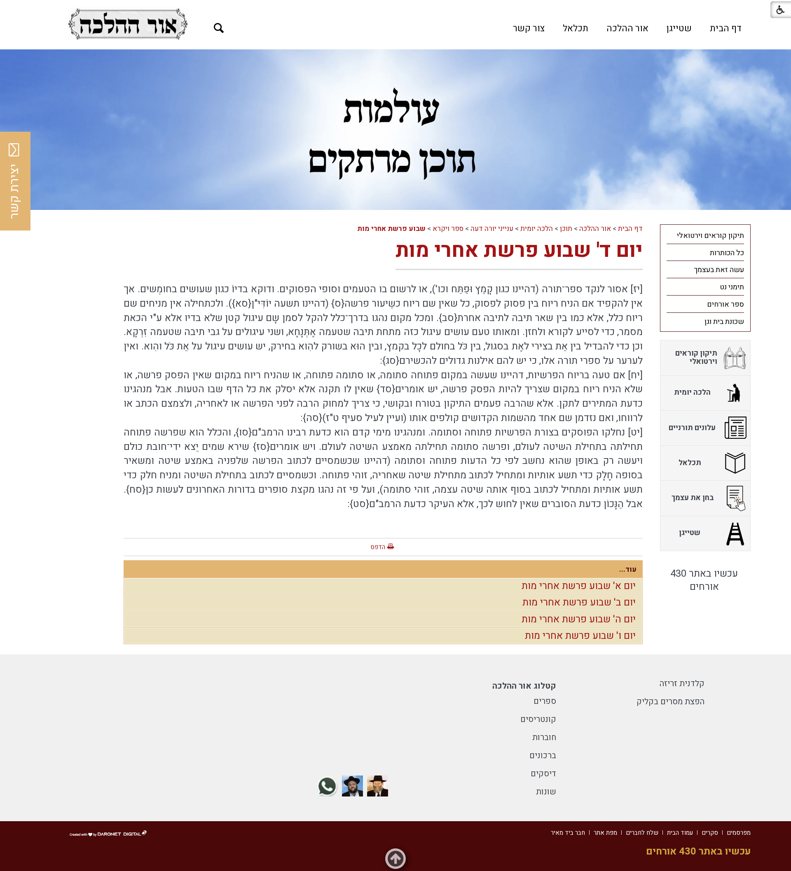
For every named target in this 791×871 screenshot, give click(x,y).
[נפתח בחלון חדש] (128, 24)
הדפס (377, 547)
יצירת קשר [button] (14, 191)
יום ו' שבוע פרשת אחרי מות (580, 636)
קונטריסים (538, 719)
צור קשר (529, 28)
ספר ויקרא (448, 229)
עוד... (628, 569)
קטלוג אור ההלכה (524, 686)
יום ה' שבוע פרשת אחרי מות (579, 619)
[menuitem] (726, 28)
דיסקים (543, 774)
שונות (546, 792)
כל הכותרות (727, 253)
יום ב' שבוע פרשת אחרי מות (579, 602)
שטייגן (679, 28)
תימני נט (732, 287)
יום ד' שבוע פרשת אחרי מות (519, 250)
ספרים (545, 701)
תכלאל (575, 28)
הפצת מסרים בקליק (670, 702)
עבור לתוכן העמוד (395, 8)
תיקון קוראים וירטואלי (710, 235)
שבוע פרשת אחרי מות (391, 229)
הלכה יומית (536, 229)
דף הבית (726, 28)
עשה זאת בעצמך (719, 269)
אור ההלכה (627, 28)
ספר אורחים (725, 304)
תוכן (566, 229)
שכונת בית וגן (724, 321)
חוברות (544, 737)
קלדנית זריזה (682, 683)
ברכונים (542, 756)
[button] (219, 28)
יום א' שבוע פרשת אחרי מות (579, 586)
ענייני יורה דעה (491, 229)
